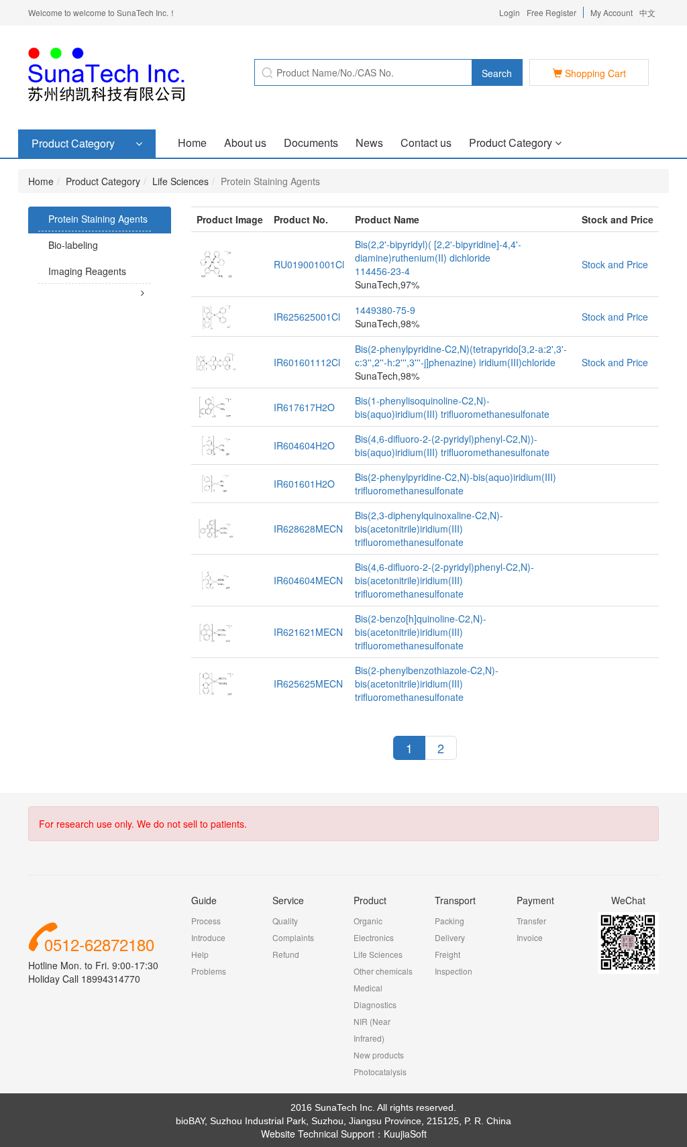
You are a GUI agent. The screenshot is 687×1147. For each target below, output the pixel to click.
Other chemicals (383, 971)
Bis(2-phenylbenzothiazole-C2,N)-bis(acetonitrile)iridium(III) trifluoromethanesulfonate (426, 683)
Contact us (426, 142)
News (369, 142)
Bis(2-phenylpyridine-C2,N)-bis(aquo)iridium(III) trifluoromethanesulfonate (455, 483)
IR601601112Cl (307, 362)
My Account (611, 12)
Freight (447, 954)
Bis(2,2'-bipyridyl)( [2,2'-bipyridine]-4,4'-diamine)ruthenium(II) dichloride (438, 250)
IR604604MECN (308, 580)
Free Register (551, 12)
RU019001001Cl (309, 264)
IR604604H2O (304, 445)
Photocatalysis (380, 1071)
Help (200, 954)
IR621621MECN (308, 632)
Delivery (450, 937)
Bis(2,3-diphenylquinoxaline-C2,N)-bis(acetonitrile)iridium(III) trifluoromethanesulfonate (429, 528)
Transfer (531, 920)
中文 (647, 12)
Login (509, 12)
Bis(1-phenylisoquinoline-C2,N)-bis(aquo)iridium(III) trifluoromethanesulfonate (452, 407)
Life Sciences (180, 181)
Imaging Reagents (87, 271)
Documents (311, 142)
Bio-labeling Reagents (68, 257)
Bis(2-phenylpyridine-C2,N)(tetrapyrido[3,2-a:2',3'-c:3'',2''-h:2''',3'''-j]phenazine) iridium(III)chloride (461, 355)
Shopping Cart (594, 73)
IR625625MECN (308, 683)
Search (497, 73)
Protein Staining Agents (98, 218)
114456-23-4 (382, 271)
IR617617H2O (304, 407)
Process (206, 920)
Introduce (208, 937)
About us (245, 142)
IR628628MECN (308, 528)
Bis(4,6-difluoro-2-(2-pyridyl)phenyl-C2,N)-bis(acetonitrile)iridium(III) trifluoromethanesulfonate (444, 580)
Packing (449, 920)
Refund (285, 954)
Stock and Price (615, 264)
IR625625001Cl (307, 316)
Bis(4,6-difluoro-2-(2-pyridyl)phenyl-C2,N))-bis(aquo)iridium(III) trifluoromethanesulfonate (452, 445)
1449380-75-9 (385, 310)
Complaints (293, 937)
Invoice (530, 937)
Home (192, 142)
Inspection (453, 971)
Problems (208, 971)
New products (379, 1054)
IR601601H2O (304, 483)
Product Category (512, 142)
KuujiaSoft (405, 1133)
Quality (285, 920)
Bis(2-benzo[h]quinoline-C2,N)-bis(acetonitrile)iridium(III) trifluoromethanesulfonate (420, 632)
